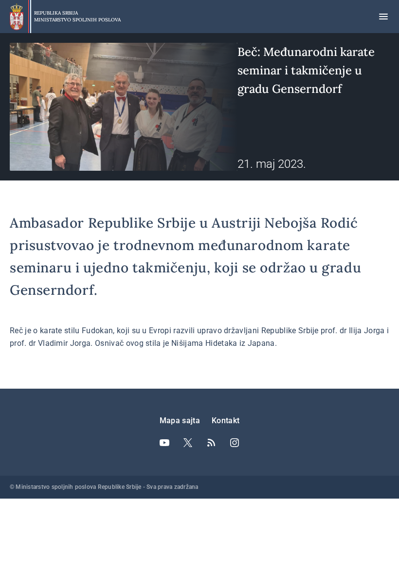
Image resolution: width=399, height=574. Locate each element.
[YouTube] (164, 442)
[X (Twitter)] (188, 442)
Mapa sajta (180, 420)
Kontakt (225, 420)
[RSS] (211, 442)
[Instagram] (234, 442)
